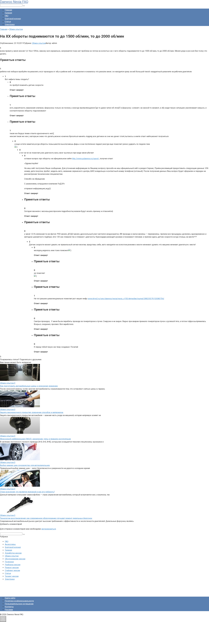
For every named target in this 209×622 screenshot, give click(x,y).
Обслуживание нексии (15, 559)
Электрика (10, 24)
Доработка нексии (13, 553)
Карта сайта (10, 598)
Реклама (9, 609)
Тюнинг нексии (12, 576)
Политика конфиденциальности (19, 601)
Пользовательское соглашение (19, 604)
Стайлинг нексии (12, 570)
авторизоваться (48, 529)
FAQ (6, 16)
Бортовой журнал (13, 19)
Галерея (8, 13)
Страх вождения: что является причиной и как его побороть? (27, 492)
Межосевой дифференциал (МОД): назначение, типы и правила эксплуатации (35, 439)
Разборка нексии (12, 565)
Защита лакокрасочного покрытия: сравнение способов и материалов (31, 412)
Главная (8, 10)
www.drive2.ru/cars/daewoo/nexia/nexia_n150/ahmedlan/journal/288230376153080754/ (126, 298)
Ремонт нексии (12, 567)
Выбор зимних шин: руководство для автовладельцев (25, 465)
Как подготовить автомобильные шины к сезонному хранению (29, 386)
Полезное (9, 562)
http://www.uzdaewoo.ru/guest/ (85, 158)
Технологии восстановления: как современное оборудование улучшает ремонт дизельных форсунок (46, 518)
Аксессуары (10, 544)
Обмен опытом (39, 43)
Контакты (9, 607)
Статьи (8, 21)
